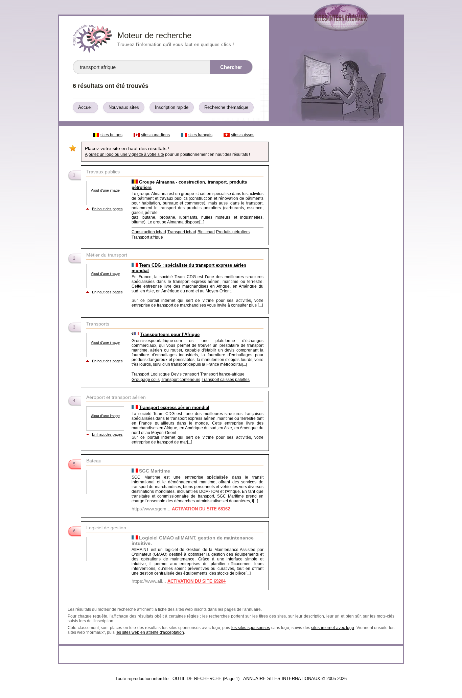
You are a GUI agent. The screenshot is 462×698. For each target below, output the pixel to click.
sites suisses (242, 135)
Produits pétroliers (233, 232)
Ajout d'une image (105, 190)
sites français (200, 135)
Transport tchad (181, 232)
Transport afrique (147, 237)
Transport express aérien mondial (174, 407)
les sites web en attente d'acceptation (150, 632)
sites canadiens (155, 135)
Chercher (231, 67)
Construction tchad (149, 232)
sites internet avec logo (332, 627)
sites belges (111, 135)
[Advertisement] (335, 230)
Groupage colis (146, 379)
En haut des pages (107, 209)
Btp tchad (206, 232)
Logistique (160, 374)
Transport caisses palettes (226, 379)
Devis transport (185, 374)
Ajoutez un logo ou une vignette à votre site (124, 154)
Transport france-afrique (222, 374)
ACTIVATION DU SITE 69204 (196, 581)
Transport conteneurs (180, 379)
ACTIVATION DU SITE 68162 (201, 508)
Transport (140, 374)
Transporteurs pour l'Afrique (170, 334)
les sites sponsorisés (250, 627)
